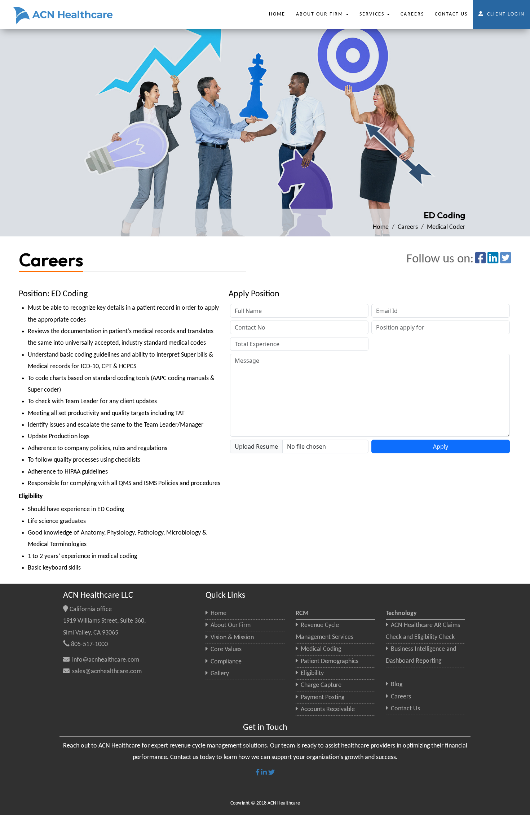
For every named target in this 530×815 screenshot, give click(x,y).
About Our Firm (230, 625)
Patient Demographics (328, 661)
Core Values (225, 649)
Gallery (219, 673)
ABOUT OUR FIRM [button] (320, 14)
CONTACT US (451, 14)
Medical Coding (320, 649)
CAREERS (412, 14)
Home (381, 227)
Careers (408, 227)
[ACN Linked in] (493, 257)
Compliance (225, 661)
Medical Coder (446, 227)
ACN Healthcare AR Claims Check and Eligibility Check (423, 631)
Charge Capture (320, 685)
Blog (395, 684)
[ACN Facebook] (480, 257)
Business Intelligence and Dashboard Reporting (421, 655)
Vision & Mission (231, 637)
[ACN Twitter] (505, 257)
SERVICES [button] (372, 14)
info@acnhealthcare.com (105, 660)
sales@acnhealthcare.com (106, 671)
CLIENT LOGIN (506, 14)
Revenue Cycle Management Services (324, 631)
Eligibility (311, 673)
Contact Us (404, 708)
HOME (277, 14)
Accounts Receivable (327, 709)
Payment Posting (321, 697)
